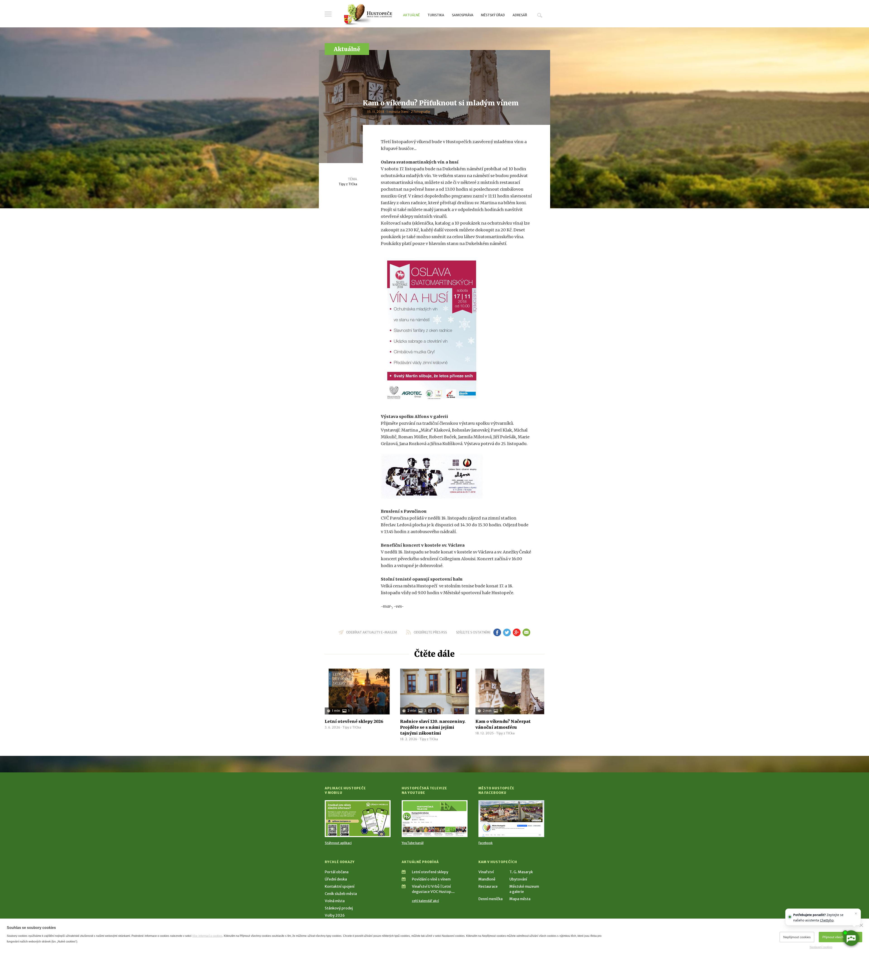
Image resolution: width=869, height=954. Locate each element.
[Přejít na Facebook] (511, 818)
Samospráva (462, 15)
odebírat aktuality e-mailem (371, 632)
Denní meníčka (490, 899)
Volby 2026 (335, 915)
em (526, 632)
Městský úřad (493, 15)
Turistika (435, 15)
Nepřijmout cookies (797, 937)
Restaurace (488, 886)
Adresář (520, 15)
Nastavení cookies (821, 947)
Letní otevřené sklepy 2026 (354, 721)
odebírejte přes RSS (430, 632)
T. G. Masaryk (521, 872)
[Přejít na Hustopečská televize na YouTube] (435, 818)
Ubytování (518, 879)
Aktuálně (411, 15)
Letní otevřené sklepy (430, 872)
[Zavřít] (861, 925)
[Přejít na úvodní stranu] (368, 15)
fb (497, 632)
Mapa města (519, 899)
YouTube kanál (413, 843)
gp (516, 632)
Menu (328, 14)
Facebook (485, 843)
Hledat (539, 15)
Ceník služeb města (341, 893)
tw (506, 632)
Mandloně (486, 879)
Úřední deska (336, 879)
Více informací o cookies (207, 935)
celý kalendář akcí (425, 901)
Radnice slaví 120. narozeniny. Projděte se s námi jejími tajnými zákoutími (433, 727)
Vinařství (486, 872)
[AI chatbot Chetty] (851, 938)
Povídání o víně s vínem (431, 879)
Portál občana (337, 872)
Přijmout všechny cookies (840, 937)
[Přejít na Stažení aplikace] (358, 818)
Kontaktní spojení (339, 886)
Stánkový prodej (339, 908)
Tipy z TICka (348, 184)
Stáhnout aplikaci (338, 843)
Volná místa (335, 901)
